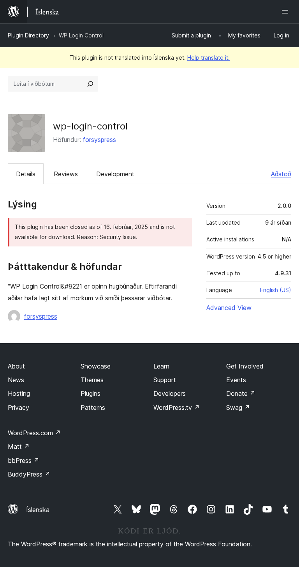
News (16, 380)
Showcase (96, 366)
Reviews (66, 174)
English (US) (275, 290)
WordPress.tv (176, 407)
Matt (19, 446)
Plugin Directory (28, 35)
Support (164, 380)
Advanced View (229, 308)
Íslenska (37, 510)
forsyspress (99, 140)
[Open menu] (286, 11)
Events (236, 380)
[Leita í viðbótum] (90, 84)
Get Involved (245, 366)
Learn (161, 366)
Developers (169, 393)
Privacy (18, 407)
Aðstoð (281, 174)
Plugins (90, 393)
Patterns (93, 407)
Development (115, 174)
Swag (238, 407)
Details (25, 174)
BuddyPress (29, 474)
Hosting (19, 393)
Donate (240, 393)
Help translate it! (208, 57)
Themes (92, 380)
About (16, 366)
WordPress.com (34, 433)
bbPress (23, 460)
